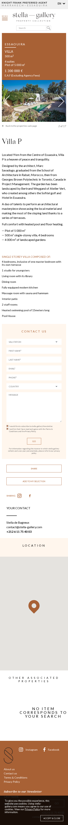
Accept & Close (51, 818)
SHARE (34, 468)
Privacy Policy (12, 781)
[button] (62, 3)
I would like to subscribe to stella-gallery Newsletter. (31, 426)
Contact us (10, 773)
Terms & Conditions (15, 777)
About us (9, 769)
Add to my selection (34, 481)
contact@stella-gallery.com (24, 527)
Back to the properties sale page (21, 126)
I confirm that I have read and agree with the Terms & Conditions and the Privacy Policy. (31, 430)
